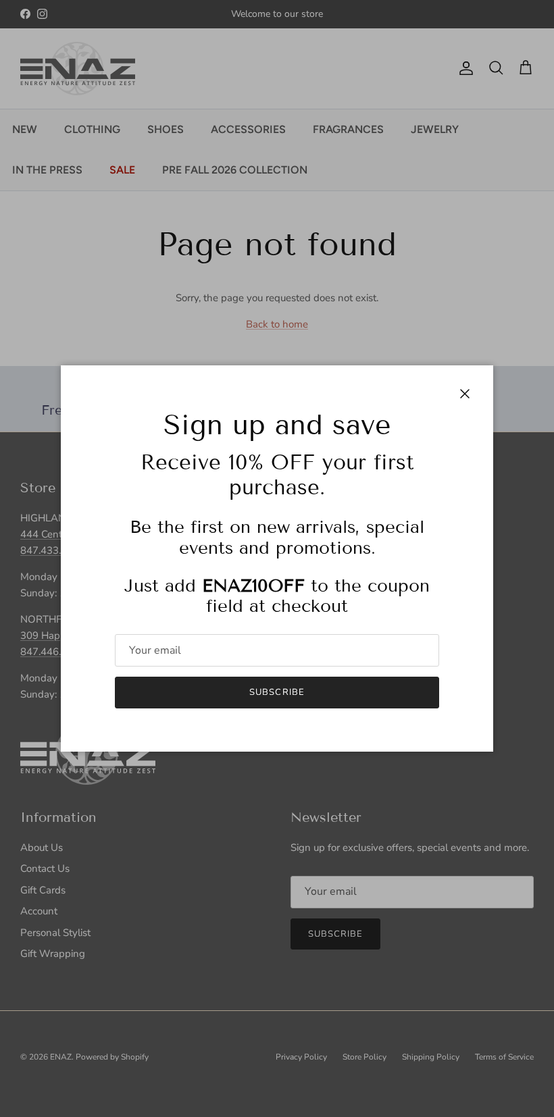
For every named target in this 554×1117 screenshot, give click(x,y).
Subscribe (276, 692)
